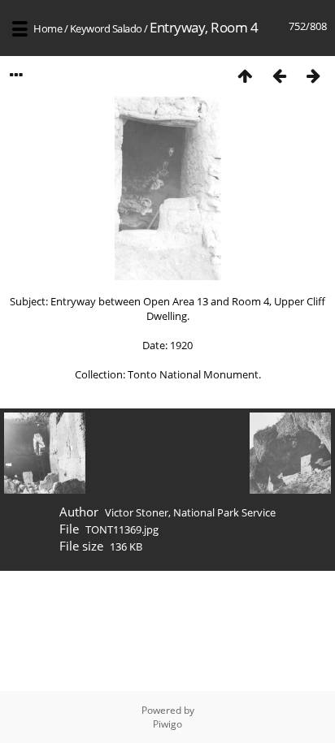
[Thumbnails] (245, 75)
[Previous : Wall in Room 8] (279, 75)
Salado (127, 28)
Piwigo (167, 724)
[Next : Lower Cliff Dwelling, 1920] (313, 75)
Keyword (90, 28)
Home (47, 28)
